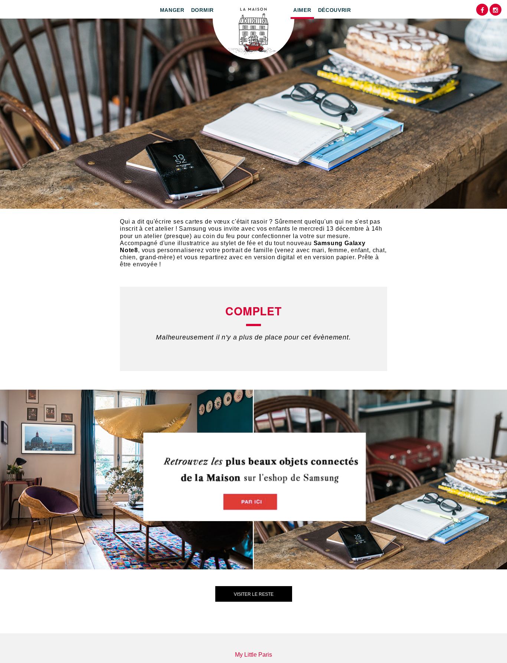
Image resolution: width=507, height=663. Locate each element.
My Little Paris (253, 654)
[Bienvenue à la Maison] (253, 30)
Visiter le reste (254, 594)
